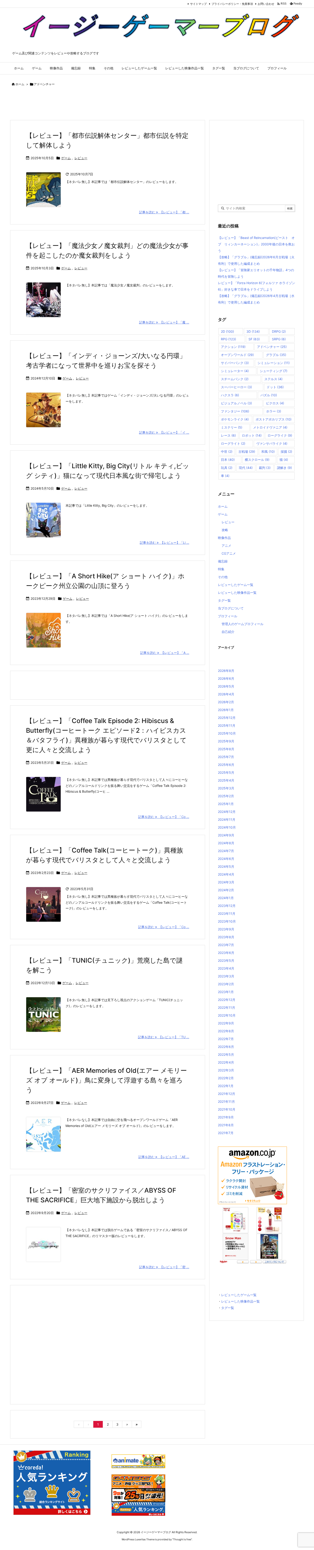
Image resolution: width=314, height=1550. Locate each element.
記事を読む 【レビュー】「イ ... (164, 432)
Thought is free (182, 1539)
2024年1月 (226, 898)
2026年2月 (226, 702)
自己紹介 (228, 632)
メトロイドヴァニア (270, 427)
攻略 (225, 530)
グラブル (276, 355)
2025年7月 (226, 757)
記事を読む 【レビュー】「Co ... (163, 817)
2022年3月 (226, 1070)
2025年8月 (226, 749)
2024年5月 (226, 866)
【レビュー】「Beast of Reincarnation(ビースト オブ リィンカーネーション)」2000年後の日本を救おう (256, 244)
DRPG (279, 331)
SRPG (279, 339)
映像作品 (224, 538)
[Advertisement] (93, 104)
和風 (268, 451)
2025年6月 (226, 765)
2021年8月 (226, 1125)
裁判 (265, 468)
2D (227, 331)
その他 (223, 577)
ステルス (273, 379)
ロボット (252, 435)
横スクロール (257, 460)
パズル (268, 395)
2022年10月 (227, 1015)
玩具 (226, 468)
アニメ (226, 545)
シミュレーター (235, 371)
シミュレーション (273, 363)
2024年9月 (226, 835)
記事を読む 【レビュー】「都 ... (164, 212)
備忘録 (223, 561)
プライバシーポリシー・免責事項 (232, 4)
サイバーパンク (235, 363)
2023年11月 (226, 913)
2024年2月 (226, 890)
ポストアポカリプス (273, 419)
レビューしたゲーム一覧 (235, 585)
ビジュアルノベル (236, 403)
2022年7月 (226, 1039)
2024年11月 (226, 819)
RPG (228, 339)
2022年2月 (226, 1078)
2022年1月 (226, 1086)
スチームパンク (234, 379)
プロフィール (227, 616)
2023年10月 (227, 921)
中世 (226, 451)
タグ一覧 (224, 600)
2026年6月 (226, 678)
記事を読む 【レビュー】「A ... (164, 653)
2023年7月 (226, 945)
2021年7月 (226, 1133)
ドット (275, 387)
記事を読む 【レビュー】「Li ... (164, 542)
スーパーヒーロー (236, 387)
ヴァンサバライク (271, 443)
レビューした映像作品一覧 (237, 592)
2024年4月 (226, 874)
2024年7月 (226, 851)
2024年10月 (227, 827)
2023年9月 (226, 929)
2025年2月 (226, 796)
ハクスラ (230, 395)
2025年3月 (226, 788)
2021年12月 (226, 1094)
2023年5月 (226, 960)
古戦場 (246, 451)
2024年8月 (226, 843)
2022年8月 (226, 1031)
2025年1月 (226, 804)
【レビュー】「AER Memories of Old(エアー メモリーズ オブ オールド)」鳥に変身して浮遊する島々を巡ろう (106, 1080)
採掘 (286, 451)
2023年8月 (226, 937)
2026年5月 (226, 686)
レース (228, 435)
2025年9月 (226, 741)
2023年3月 (226, 976)
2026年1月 (226, 710)
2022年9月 (226, 1023)
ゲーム (66, 158)
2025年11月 (226, 725)
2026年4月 (226, 694)
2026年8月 (226, 671)
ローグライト (233, 443)
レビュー (80, 158)
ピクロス (275, 403)
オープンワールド (237, 355)
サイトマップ (198, 4)
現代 (246, 468)
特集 (221, 569)
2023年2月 (226, 984)
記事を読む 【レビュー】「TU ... (163, 1037)
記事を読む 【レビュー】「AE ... (163, 1157)
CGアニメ (229, 553)
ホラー (273, 411)
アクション (233, 347)
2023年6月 (226, 953)
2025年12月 (227, 718)
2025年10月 (227, 733)
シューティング (273, 371)
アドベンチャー (272, 347)
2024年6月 (226, 859)
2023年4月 (226, 968)
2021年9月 (226, 1117)
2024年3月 (226, 882)
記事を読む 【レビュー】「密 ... (164, 1267)
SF (254, 339)
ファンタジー (235, 411)
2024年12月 (227, 812)
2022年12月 (226, 1000)
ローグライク (280, 435)
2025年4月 (226, 780)
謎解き (284, 468)
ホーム (19, 84)
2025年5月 (226, 772)
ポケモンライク (235, 419)
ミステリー (231, 427)
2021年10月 (226, 1109)
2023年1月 (226, 992)
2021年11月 (226, 1101)
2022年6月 (226, 1047)
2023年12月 (227, 906)
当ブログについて (231, 608)
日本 (228, 460)
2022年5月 (226, 1054)
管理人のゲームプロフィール (242, 624)
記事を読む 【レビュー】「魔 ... (164, 322)
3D (253, 331)
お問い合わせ (266, 4)
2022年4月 (226, 1062)
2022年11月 (226, 1007)
